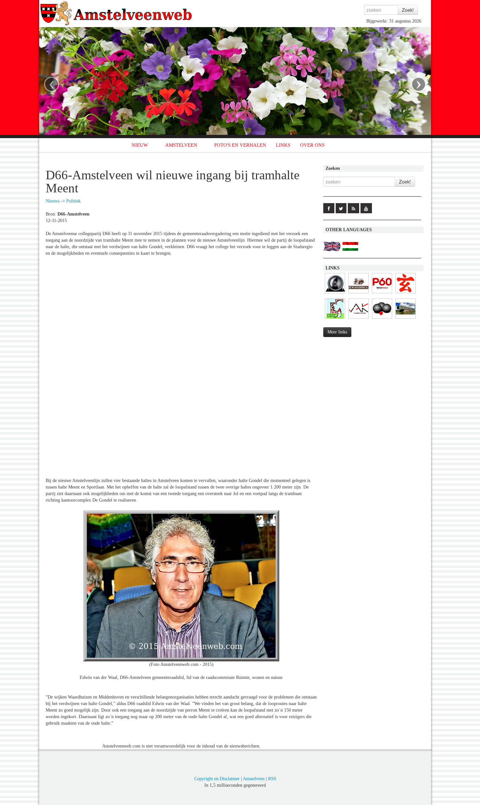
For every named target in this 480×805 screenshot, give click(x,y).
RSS (272, 778)
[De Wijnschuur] (358, 293)
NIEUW (140, 145)
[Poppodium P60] (382, 293)
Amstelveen (253, 778)
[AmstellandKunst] (358, 318)
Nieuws (52, 201)
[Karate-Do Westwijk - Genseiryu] (405, 293)
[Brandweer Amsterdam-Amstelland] (405, 318)
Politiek (73, 201)
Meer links (337, 332)
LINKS (283, 145)
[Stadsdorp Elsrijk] (335, 318)
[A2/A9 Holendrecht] (335, 293)
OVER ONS (312, 145)
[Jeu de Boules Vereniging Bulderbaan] (382, 318)
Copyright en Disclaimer (217, 778)
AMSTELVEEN (181, 145)
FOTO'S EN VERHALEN (240, 145)
